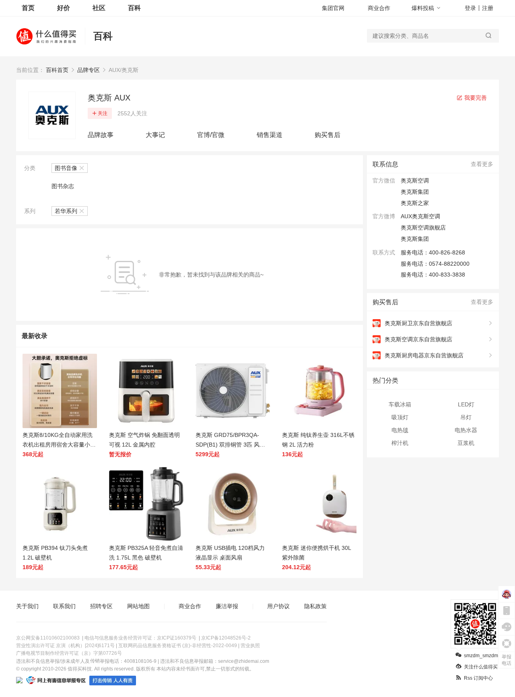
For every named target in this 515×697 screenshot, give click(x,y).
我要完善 (475, 97)
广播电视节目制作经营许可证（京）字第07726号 (69, 653)
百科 (134, 7)
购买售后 (327, 134)
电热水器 (466, 430)
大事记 (155, 134)
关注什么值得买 (481, 667)
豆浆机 (465, 443)
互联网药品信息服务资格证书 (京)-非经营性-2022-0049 (177, 645)
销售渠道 (269, 134)
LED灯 (466, 404)
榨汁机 (399, 443)
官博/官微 (211, 134)
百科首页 (57, 70)
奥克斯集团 (415, 239)
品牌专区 (88, 70)
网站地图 (138, 606)
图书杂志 (63, 186)
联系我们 (64, 606)
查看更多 (482, 164)
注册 (487, 8)
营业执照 (250, 645)
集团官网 (333, 8)
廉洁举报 (227, 606)
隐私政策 (315, 606)
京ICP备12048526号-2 (226, 638)
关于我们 (27, 606)
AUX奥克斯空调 (420, 216)
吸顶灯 (399, 417)
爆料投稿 (423, 8)
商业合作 (379, 8)
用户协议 (278, 606)
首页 (28, 7)
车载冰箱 (400, 404)
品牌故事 (100, 134)
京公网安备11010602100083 (48, 638)
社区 (99, 7)
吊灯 (466, 417)
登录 (470, 8)
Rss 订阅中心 (478, 678)
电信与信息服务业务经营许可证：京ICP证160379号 (140, 638)
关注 (102, 113)
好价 (63, 7)
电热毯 (399, 430)
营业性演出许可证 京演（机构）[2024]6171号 (65, 645)
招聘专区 (101, 606)
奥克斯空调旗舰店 (423, 227)
